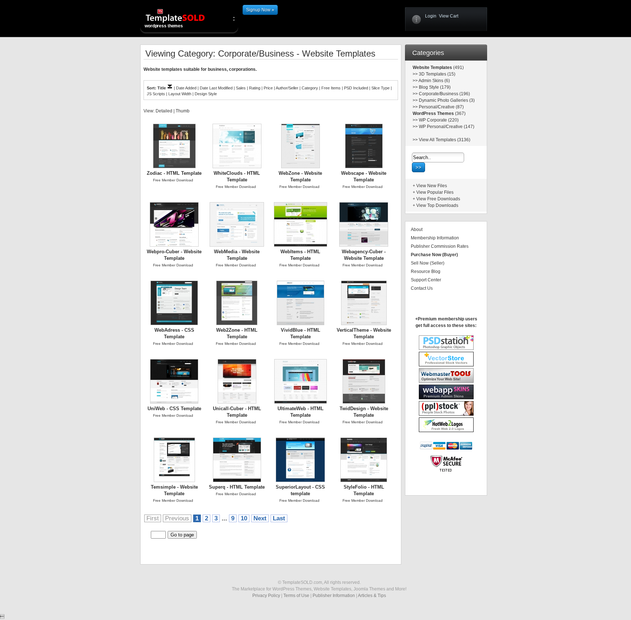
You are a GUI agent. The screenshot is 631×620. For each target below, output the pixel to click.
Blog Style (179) (435, 87)
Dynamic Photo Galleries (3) (447, 100)
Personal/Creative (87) (441, 106)
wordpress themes (164, 25)
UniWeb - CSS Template (174, 408)
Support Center (426, 279)
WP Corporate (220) (439, 120)
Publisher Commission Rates (440, 246)
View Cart (448, 16)
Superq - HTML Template (237, 487)
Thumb (183, 110)
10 (244, 518)
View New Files (431, 185)
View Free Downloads (438, 198)
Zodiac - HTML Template (174, 173)
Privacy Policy (266, 595)
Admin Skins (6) (434, 80)
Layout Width (179, 94)
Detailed (164, 110)
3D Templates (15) (437, 74)
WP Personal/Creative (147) (446, 126)
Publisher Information (334, 595)
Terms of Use (296, 595)
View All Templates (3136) (444, 139)
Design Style (206, 94)
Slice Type (380, 88)
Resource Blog (425, 271)
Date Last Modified (216, 88)
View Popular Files (435, 192)
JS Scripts (156, 94)
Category (310, 88)
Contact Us (422, 288)
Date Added (186, 88)
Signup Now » (260, 9)
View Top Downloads (437, 205)
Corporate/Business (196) (444, 93)
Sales (241, 88)
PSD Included (356, 88)
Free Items (331, 88)
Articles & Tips (372, 595)
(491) (458, 67)
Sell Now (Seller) (427, 263)
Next (260, 518)
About (416, 229)
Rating (254, 88)
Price (268, 88)
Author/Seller (287, 88)
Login (430, 16)
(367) (460, 113)
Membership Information (435, 237)
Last (279, 518)
